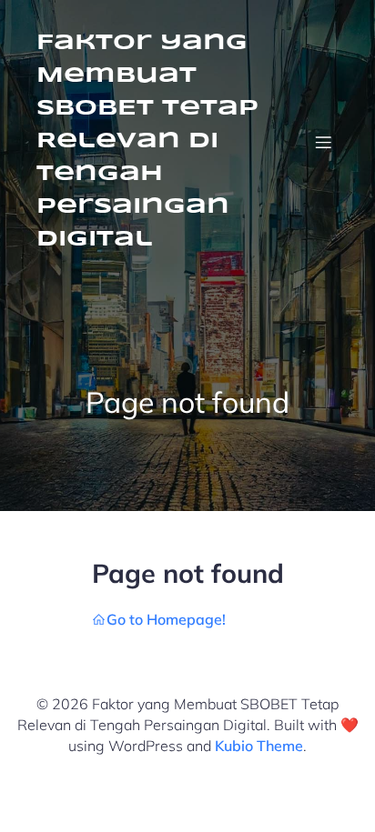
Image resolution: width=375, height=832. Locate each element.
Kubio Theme (259, 746)
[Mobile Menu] (323, 141)
